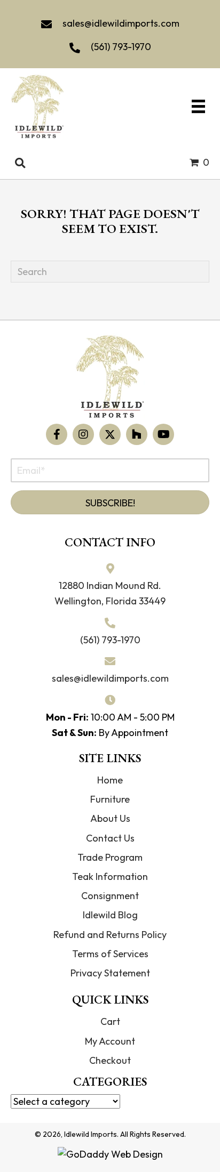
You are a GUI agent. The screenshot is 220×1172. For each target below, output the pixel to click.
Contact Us (110, 838)
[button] (56, 434)
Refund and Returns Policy (110, 934)
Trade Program (110, 857)
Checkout (110, 1060)
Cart (110, 1021)
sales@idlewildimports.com (120, 23)
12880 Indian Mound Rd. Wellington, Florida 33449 (110, 593)
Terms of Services (110, 954)
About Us (110, 818)
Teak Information (110, 876)
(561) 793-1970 (121, 47)
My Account (110, 1041)
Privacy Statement (110, 973)
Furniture (110, 799)
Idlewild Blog (110, 915)
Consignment (110, 896)
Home (110, 780)
